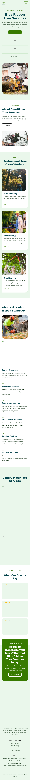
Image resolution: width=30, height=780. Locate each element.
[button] (15, 32)
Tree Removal (15, 748)
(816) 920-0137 (17, 763)
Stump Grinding (15, 750)
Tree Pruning (15, 746)
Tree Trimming (15, 743)
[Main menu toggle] (26, 3)
